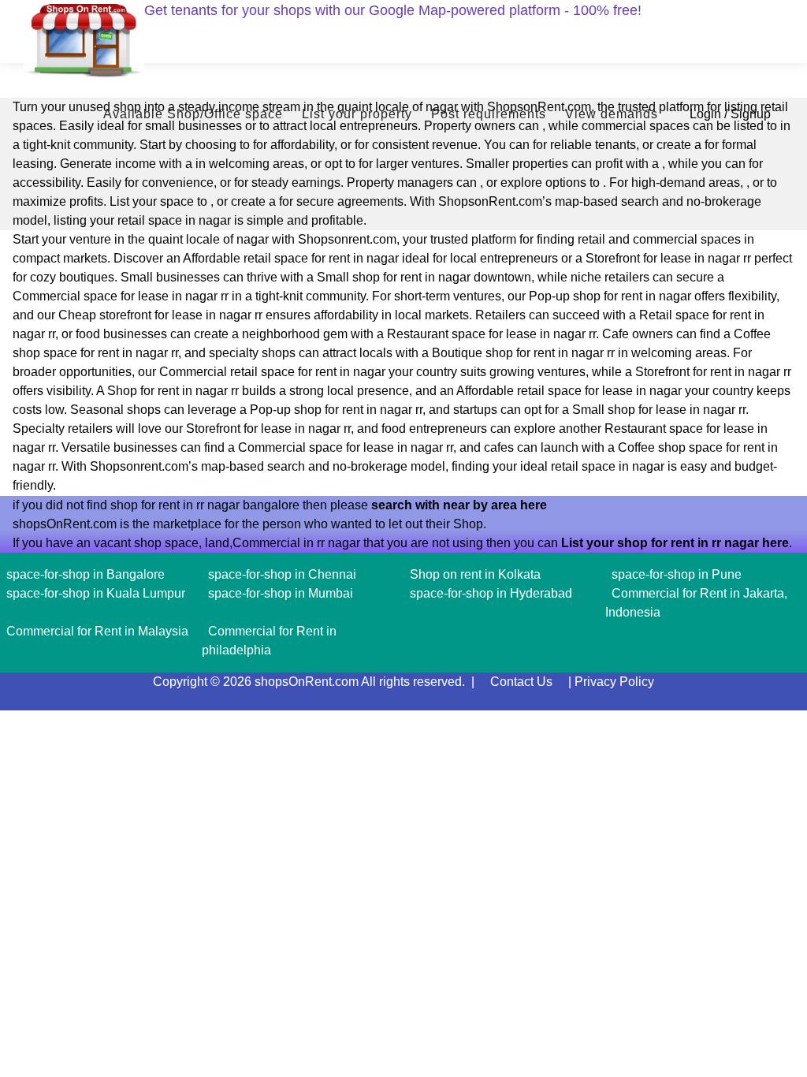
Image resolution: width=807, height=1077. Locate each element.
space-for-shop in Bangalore (85, 574)
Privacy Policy (614, 681)
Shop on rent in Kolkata (475, 574)
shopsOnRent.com (307, 681)
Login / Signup (730, 114)
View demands (611, 114)
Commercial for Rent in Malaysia (97, 631)
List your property (357, 114)
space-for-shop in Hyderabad (491, 593)
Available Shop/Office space (193, 114)
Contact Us (521, 681)
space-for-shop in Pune (677, 574)
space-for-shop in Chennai (282, 574)
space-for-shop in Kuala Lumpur (95, 593)
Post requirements (488, 114)
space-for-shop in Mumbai (280, 593)
